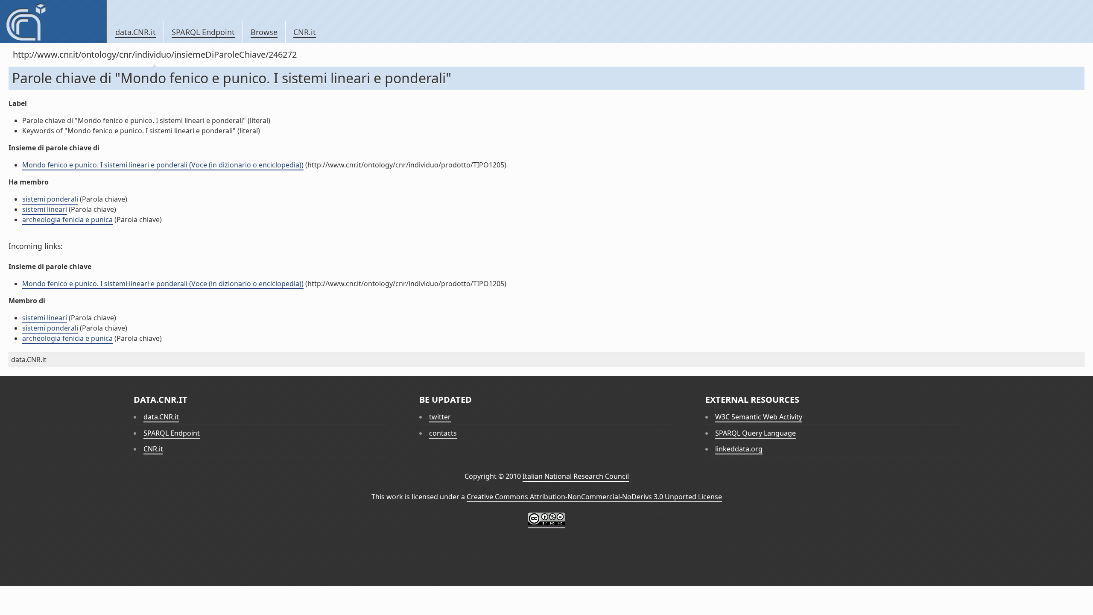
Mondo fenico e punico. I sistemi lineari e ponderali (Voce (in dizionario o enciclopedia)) (163, 165)
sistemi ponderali (50, 199)
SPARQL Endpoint (203, 32)
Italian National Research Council (576, 476)
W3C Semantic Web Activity (758, 417)
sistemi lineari (44, 209)
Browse (264, 32)
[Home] (53, 21)
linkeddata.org (739, 449)
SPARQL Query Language (755, 433)
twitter (440, 417)
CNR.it (304, 32)
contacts (443, 433)
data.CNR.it (135, 32)
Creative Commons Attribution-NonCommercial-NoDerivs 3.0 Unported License (594, 496)
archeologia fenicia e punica (67, 219)
